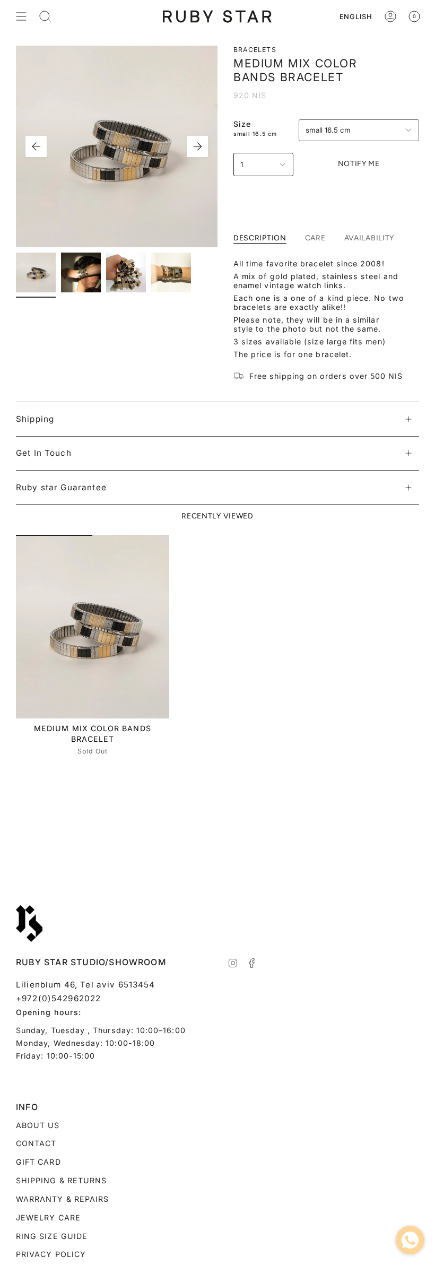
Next (197, 146)
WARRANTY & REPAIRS (62, 1198)
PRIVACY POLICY (51, 1254)
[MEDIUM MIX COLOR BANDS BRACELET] (92, 627)
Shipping (35, 419)
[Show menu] (21, 16)
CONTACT (36, 1143)
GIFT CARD (38, 1161)
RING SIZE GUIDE (52, 1236)
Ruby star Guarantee (61, 487)
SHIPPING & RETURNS (61, 1180)
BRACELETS (254, 50)
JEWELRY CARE (48, 1217)
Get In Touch (44, 453)
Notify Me (359, 163)
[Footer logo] (29, 923)
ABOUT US (38, 1125)
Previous (36, 146)
